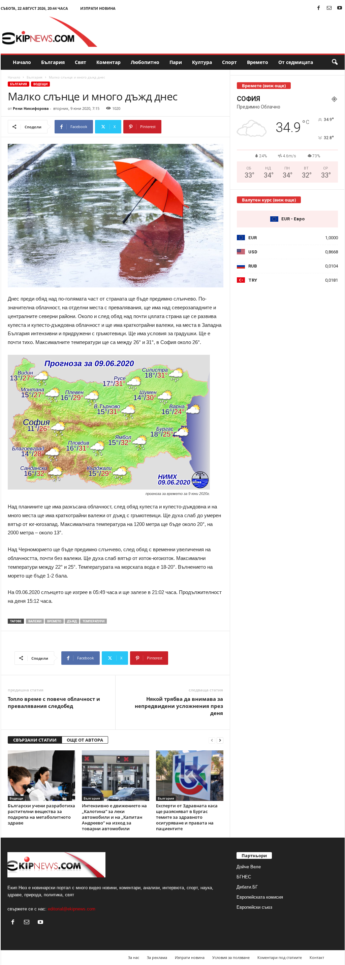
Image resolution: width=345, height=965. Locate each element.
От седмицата (295, 62)
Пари (175, 62)
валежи (34, 621)
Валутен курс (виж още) (269, 200)
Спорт (229, 62)
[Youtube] (340, 8)
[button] (334, 62)
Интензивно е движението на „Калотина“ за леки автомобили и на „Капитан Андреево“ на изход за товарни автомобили (114, 817)
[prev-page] (212, 740)
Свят (80, 62)
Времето (257, 62)
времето (54, 621)
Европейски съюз (254, 907)
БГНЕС (244, 876)
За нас (133, 957)
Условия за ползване (231, 957)
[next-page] (220, 740)
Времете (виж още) (264, 86)
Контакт (317, 957)
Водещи (40, 84)
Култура (202, 62)
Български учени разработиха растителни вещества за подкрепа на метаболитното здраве (41, 814)
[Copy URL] (183, 126)
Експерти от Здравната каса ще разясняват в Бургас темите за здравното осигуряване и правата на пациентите (187, 817)
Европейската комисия (260, 897)
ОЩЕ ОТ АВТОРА (85, 740)
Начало (22, 62)
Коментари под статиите (279, 957)
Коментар (108, 62)
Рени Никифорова (31, 108)
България (53, 62)
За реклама (157, 957)
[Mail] (329, 8)
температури (93, 621)
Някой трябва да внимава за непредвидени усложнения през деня (179, 705)
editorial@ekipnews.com (71, 908)
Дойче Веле (249, 866)
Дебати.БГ (247, 887)
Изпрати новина (98, 8)
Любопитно (145, 62)
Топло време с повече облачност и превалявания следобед (54, 702)
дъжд (72, 621)
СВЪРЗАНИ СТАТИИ (35, 740)
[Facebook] (319, 8)
